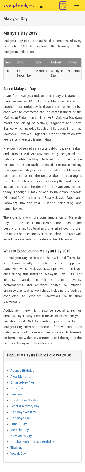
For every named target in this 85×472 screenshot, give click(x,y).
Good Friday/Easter (24, 400)
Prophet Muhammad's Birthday (32, 442)
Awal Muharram (21, 377)
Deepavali (17, 394)
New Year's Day (21, 436)
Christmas (17, 388)
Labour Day (18, 424)
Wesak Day (18, 454)
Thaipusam (18, 448)
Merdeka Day (19, 430)
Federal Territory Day (24, 406)
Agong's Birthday (22, 371)
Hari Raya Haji (20, 418)
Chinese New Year (23, 382)
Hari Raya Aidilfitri (23, 412)
